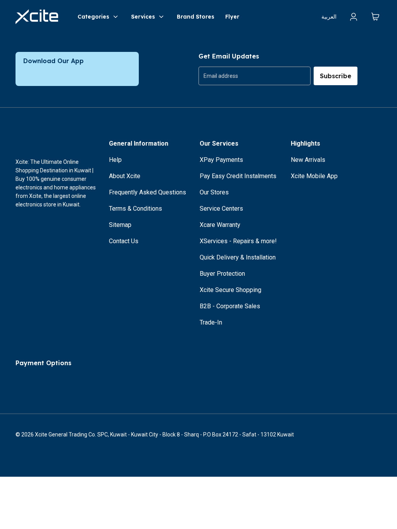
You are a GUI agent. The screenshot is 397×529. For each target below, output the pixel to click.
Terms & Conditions (135, 208)
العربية (329, 17)
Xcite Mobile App (314, 176)
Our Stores (214, 192)
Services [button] (143, 16)
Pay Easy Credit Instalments (238, 176)
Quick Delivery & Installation (238, 257)
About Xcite (124, 176)
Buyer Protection (222, 273)
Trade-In (211, 322)
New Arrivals (308, 159)
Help (115, 159)
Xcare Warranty (220, 224)
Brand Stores (195, 16)
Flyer (232, 16)
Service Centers (221, 208)
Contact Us (123, 241)
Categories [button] (93, 16)
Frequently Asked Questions (147, 192)
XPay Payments (221, 159)
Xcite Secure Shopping (230, 290)
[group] (254, 76)
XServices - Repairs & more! (238, 241)
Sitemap (120, 224)
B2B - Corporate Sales (230, 306)
